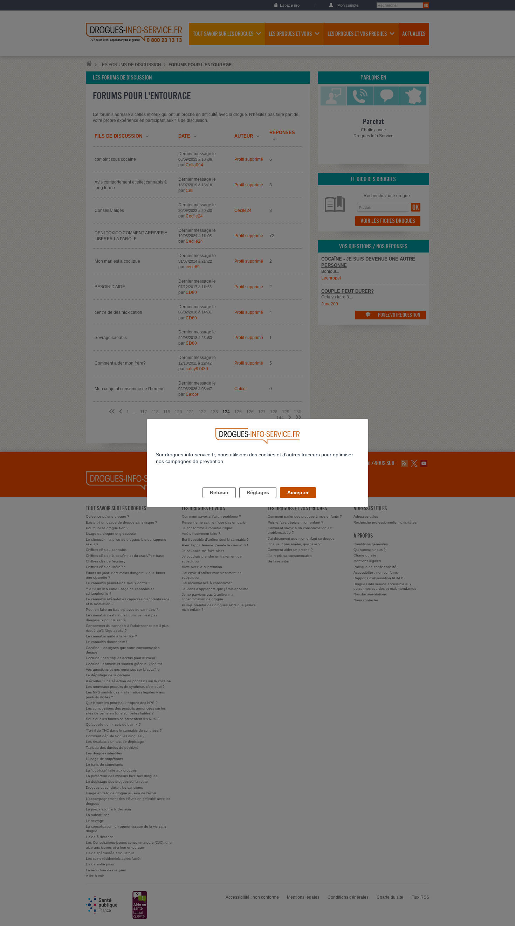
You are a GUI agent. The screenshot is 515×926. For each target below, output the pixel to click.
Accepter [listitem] (298, 492)
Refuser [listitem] (219, 492)
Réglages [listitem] (258, 492)
